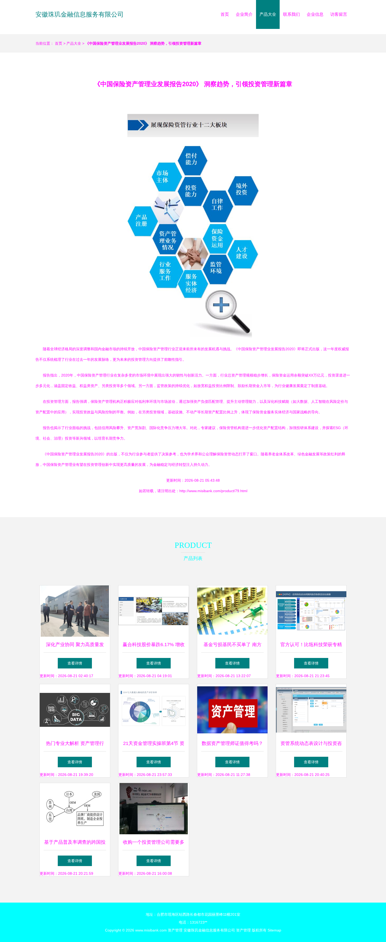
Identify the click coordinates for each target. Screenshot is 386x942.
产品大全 (267, 14)
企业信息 (315, 14)
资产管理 (175, 930)
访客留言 (338, 14)
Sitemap (274, 930)
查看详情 (74, 663)
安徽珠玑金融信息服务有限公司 (79, 14)
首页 (225, 14)
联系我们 (291, 14)
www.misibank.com (151, 930)
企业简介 (244, 14)
